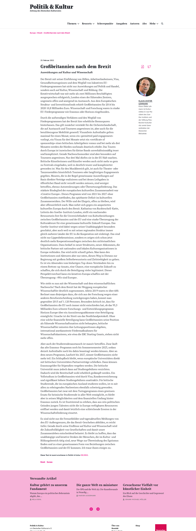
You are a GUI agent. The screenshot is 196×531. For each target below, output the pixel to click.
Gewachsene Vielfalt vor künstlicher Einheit (143, 490)
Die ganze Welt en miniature (97, 488)
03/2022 (84, 455)
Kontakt (115, 528)
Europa (49, 462)
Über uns (115, 525)
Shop (138, 525)
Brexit (42, 462)
